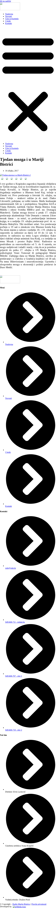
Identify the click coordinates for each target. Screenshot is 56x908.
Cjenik (8, 21)
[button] (28, 83)
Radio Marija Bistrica (21, 904)
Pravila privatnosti (39, 904)
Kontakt (8, 23)
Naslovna (9, 14)
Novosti (8, 16)
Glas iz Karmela (11, 19)
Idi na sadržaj (5, 1)
